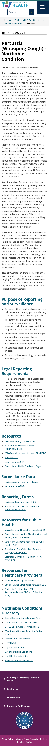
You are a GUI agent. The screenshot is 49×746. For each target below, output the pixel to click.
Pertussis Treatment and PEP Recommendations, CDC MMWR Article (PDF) (23, 592)
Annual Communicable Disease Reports (24, 618)
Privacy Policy (7, 739)
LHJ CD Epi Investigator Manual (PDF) (23, 626)
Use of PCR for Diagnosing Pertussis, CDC (25, 584)
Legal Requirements (14, 647)
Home (8, 20)
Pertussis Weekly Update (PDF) (20, 441)
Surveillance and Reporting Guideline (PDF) (26, 529)
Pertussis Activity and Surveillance (21, 482)
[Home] (20, 5)
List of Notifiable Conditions (18, 651)
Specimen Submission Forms (19, 660)
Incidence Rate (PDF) (15, 486)
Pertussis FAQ (11, 457)
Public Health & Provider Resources (31, 20)
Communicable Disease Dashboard (22, 622)
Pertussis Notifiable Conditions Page (23, 466)
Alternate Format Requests (27, 739)
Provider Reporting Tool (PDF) (19, 580)
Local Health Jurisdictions (17, 656)
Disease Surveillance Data (17, 638)
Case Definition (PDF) (15, 462)
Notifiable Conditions (14, 23)
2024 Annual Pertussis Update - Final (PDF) (25, 453)
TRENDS (10, 643)
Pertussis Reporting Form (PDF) (20, 502)
